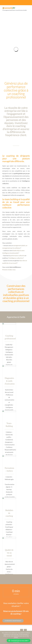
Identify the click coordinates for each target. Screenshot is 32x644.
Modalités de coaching (9, 513)
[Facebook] (21, 630)
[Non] (30, 637)
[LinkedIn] (25, 630)
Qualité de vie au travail (9, 553)
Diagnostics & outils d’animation (10, 381)
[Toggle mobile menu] (29, 12)
